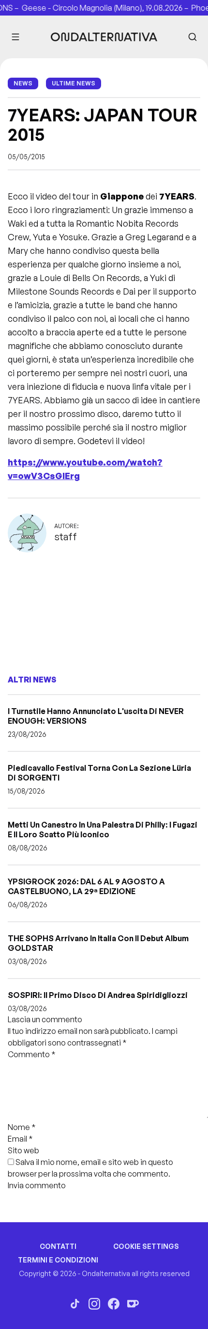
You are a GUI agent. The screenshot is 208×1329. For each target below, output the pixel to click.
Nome (22, 1127)
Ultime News (73, 83)
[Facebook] (113, 1304)
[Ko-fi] (133, 1304)
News (23, 83)
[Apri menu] (15, 37)
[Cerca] (192, 37)
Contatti (58, 1246)
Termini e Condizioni (58, 1260)
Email (20, 1139)
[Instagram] (94, 1304)
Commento (32, 1054)
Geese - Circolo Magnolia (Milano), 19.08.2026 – (101, 8)
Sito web (23, 1150)
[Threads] (75, 1304)
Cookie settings (146, 1246)
